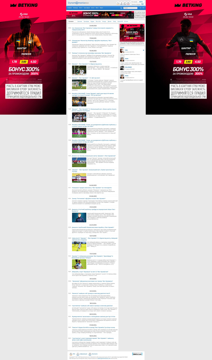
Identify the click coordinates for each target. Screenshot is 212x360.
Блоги (122, 47)
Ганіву (114, 21)
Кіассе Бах (98, 21)
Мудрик (92, 21)
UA (140, 8)
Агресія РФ (120, 21)
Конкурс (104, 21)
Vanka (126, 58)
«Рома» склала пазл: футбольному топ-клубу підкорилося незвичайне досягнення (132, 63)
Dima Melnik (128, 67)
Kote (126, 50)
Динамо (109, 21)
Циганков (80, 21)
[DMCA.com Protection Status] (137, 355)
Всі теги (126, 21)
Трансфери (86, 21)
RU (143, 8)
